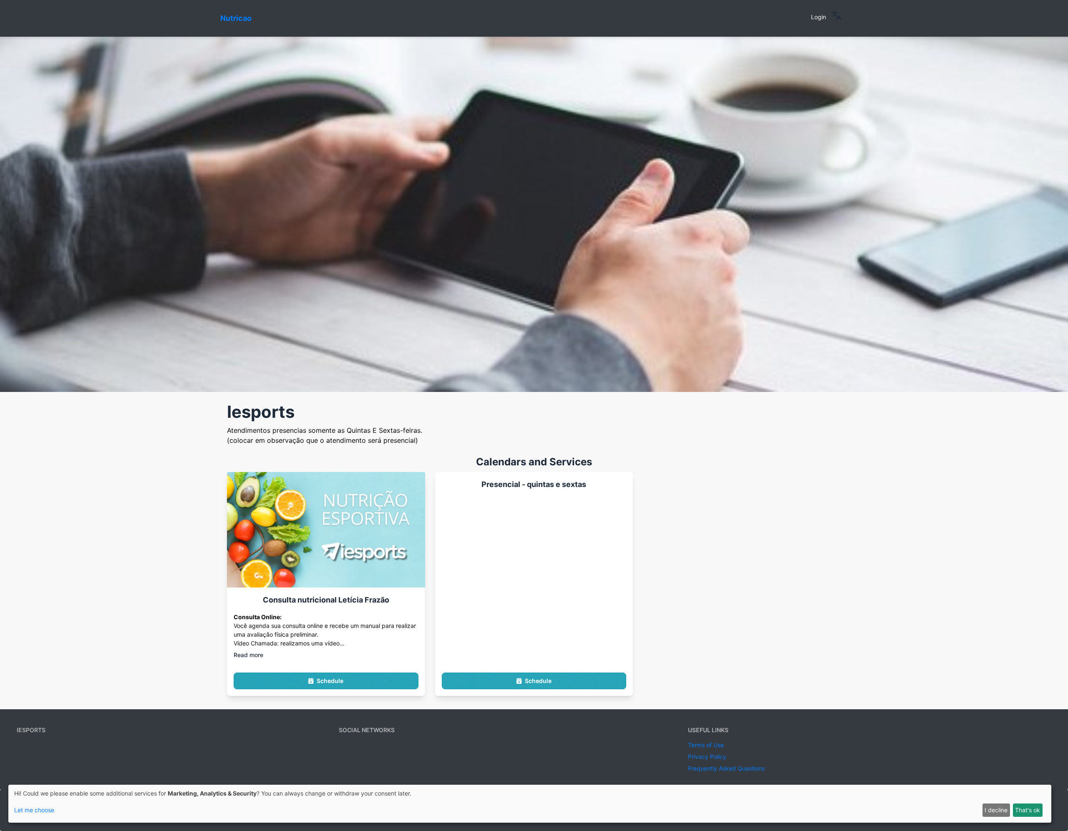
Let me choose (34, 809)
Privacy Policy (707, 756)
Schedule (330, 680)
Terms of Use (706, 744)
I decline (996, 809)
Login (818, 16)
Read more (248, 654)
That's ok (1027, 809)
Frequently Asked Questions (726, 768)
